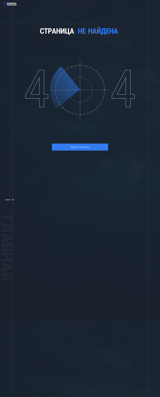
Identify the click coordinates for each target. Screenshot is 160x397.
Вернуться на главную (80, 147)
